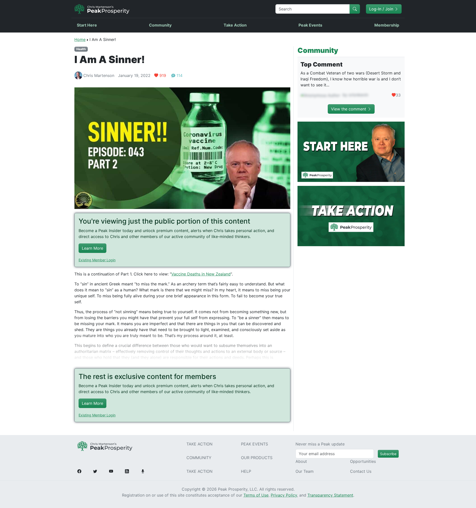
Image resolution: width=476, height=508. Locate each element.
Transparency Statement (330, 495)
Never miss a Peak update (320, 443)
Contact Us (360, 471)
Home (80, 39)
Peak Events (310, 25)
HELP (246, 471)
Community (160, 25)
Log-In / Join (381, 8)
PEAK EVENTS (254, 443)
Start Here (87, 25)
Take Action (235, 25)
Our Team (305, 471)
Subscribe (388, 454)
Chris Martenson (98, 75)
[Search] (355, 9)
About (301, 461)
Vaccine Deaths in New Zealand (201, 273)
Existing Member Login (97, 260)
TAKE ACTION (199, 443)
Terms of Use (255, 495)
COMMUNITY (198, 457)
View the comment (349, 108)
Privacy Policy (284, 495)
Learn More (92, 248)
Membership (386, 25)
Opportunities (363, 461)
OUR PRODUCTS (256, 457)
